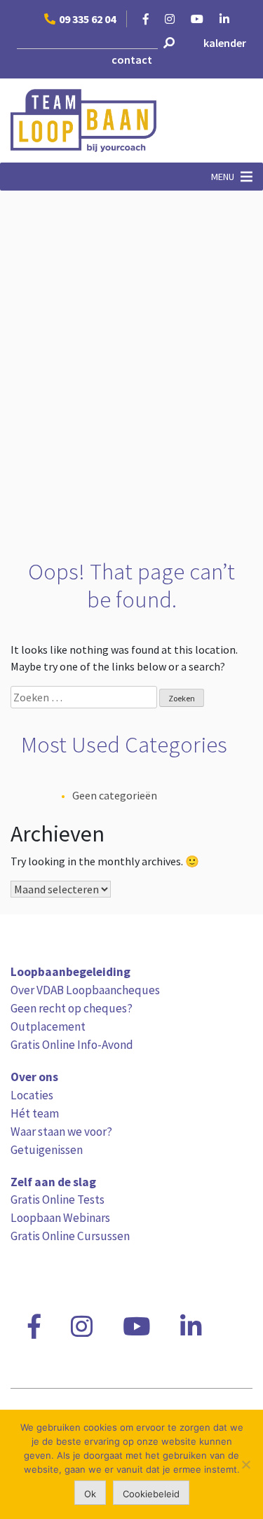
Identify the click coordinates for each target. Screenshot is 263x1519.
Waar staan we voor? (61, 1131)
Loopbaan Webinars (60, 1217)
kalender (224, 43)
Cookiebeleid (151, 1493)
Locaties (32, 1095)
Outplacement (48, 1026)
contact (132, 60)
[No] (245, 1464)
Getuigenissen (47, 1149)
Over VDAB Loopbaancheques (85, 990)
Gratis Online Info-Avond (72, 1044)
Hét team (35, 1113)
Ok (90, 1493)
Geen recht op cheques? (72, 1008)
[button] (222, 177)
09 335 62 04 (87, 19)
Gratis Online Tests (57, 1199)
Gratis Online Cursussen (70, 1236)
